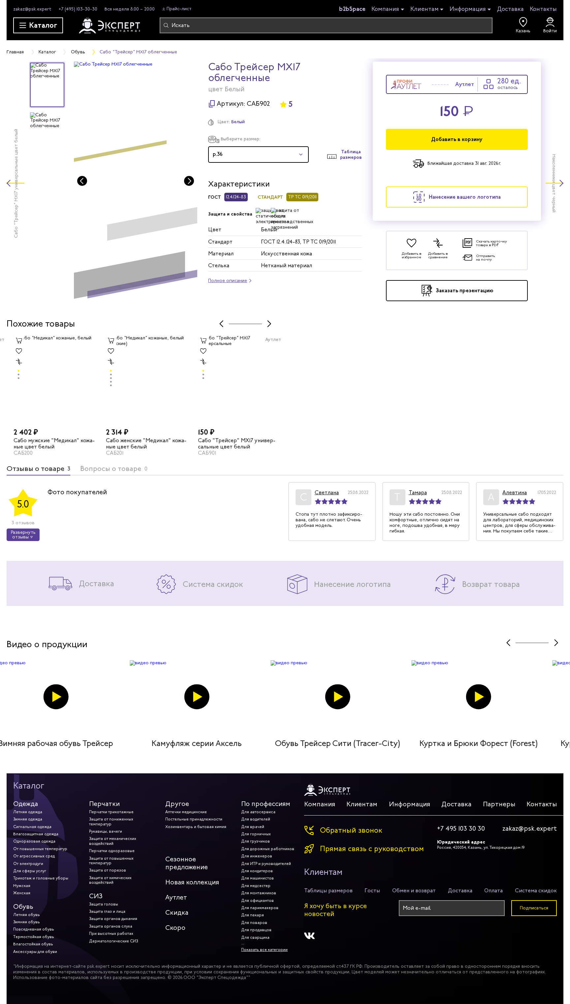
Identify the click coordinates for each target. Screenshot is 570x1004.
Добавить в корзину (457, 139)
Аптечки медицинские (186, 812)
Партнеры (499, 804)
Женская (21, 893)
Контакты (543, 9)
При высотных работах (111, 933)
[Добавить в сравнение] (12, 362)
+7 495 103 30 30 (461, 828)
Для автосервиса (258, 812)
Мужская (21, 885)
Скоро (175, 927)
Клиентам (424, 9)
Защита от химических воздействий (110, 880)
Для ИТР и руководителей (266, 863)
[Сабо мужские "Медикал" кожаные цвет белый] (49, 380)
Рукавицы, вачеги (105, 831)
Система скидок (536, 890)
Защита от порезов (107, 870)
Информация (468, 9)
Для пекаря (252, 915)
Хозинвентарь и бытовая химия (195, 826)
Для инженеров (256, 856)
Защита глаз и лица (107, 911)
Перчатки (104, 803)
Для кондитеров (257, 871)
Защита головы (103, 904)
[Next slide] (189, 181)
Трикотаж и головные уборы (40, 878)
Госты (372, 890)
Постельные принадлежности (193, 819)
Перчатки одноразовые (112, 850)
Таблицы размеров (328, 890)
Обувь (23, 906)
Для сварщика (255, 937)
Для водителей (255, 819)
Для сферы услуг (29, 871)
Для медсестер (255, 885)
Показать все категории (264, 950)
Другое (177, 803)
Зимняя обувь (26, 922)
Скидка (176, 912)
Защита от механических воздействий (112, 841)
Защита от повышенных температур (111, 861)
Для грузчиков (255, 841)
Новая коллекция (192, 882)
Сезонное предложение (186, 863)
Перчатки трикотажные (111, 812)
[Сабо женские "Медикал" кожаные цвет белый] (142, 380)
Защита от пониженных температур (111, 821)
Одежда (25, 803)
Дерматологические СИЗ (113, 941)
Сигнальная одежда (32, 826)
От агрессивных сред (34, 856)
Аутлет (176, 897)
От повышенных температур (40, 848)
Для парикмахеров (259, 907)
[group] (136, 183)
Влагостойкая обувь (33, 944)
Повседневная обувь (33, 929)
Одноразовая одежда (34, 841)
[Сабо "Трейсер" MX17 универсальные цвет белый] (234, 380)
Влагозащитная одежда (35, 834)
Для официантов (257, 900)
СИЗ (96, 896)
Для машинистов (257, 878)
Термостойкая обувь (33, 936)
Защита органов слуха (110, 926)
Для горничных (256, 834)
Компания (385, 9)
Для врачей (252, 826)
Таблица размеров (351, 154)
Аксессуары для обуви (35, 951)
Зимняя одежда (27, 819)
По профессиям (265, 803)
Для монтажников (258, 893)
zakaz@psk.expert (32, 9)
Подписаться (534, 908)
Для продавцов (256, 929)
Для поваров (254, 922)
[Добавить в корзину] (12, 340)
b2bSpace (352, 9)
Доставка (510, 9)
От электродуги (28, 863)
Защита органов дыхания (113, 918)
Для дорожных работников (267, 848)
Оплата (493, 890)
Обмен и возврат (414, 890)
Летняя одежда (27, 812)
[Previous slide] (82, 181)
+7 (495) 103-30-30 (78, 9)
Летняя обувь (26, 914)
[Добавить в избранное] (12, 351)
